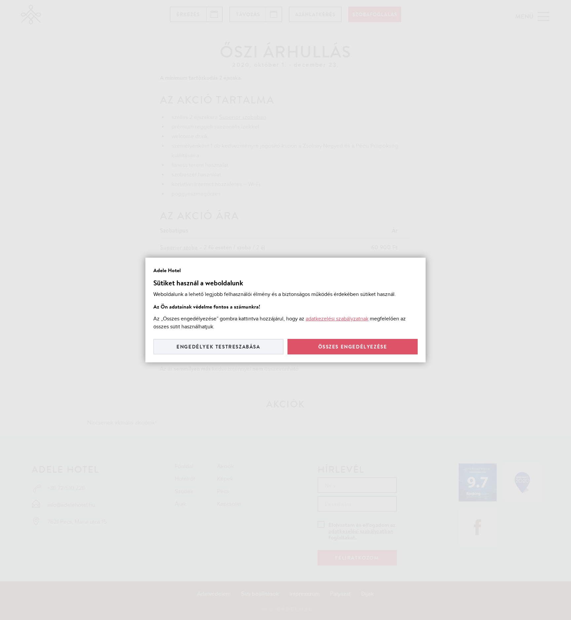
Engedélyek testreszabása (218, 346)
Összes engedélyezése (352, 346)
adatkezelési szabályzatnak (337, 319)
